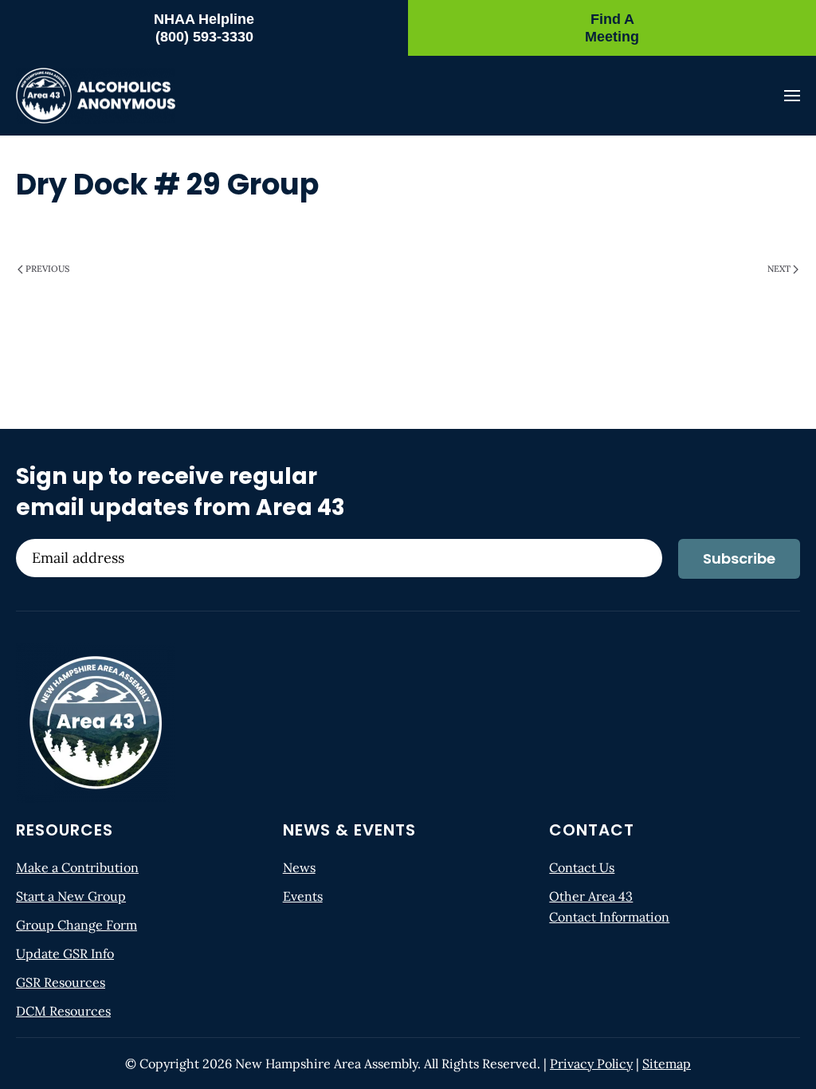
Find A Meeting (612, 28)
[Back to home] (95, 96)
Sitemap (666, 1063)
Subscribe (739, 558)
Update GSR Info (65, 953)
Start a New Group (71, 896)
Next (778, 268)
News (299, 867)
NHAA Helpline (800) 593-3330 (204, 28)
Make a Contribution (77, 867)
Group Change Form (76, 925)
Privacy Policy (591, 1063)
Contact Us (581, 867)
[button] (792, 96)
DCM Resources (63, 1011)
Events (303, 896)
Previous (47, 268)
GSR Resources (60, 982)
